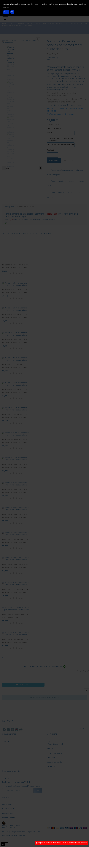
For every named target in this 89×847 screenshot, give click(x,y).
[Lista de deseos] (64, 160)
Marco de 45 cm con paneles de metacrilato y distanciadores (15, 540)
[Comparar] (71, 160)
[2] (11, 273)
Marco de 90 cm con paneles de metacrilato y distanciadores (15, 391)
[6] (16, 273)
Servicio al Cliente (9, 818)
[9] (21, 273)
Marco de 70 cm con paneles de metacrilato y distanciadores (15, 490)
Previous (4, 168)
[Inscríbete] (37, 790)
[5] (15, 273)
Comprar (53, 160)
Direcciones (51, 757)
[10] (22, 273)
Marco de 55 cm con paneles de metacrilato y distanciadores (15, 465)
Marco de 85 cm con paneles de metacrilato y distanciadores (15, 415)
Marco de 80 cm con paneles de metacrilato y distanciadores (15, 590)
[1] (10, 273)
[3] (12, 273)
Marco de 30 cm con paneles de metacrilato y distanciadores (15, 266)
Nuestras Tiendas (8, 809)
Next (41, 168)
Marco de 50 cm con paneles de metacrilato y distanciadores (15, 291)
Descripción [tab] (9, 206)
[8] (19, 273)
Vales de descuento (54, 762)
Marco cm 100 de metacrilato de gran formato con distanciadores (15, 615)
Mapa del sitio (7, 813)
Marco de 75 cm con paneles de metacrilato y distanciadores (14, 441)
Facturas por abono (54, 753)
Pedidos (50, 748)
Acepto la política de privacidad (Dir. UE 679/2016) (23, 786)
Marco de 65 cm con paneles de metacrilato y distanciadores (15, 515)
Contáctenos (7, 804)
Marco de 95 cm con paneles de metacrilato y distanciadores (15, 565)
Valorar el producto (23, 684)
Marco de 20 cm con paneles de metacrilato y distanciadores (15, 316)
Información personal (55, 744)
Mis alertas (51, 766)
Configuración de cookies (11, 825)
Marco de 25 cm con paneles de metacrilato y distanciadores (15, 341)
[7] (18, 273)
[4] (14, 273)
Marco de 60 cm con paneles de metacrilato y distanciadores (15, 640)
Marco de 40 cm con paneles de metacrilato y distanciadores (15, 366)
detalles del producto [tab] (25, 206)
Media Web (20, 835)
